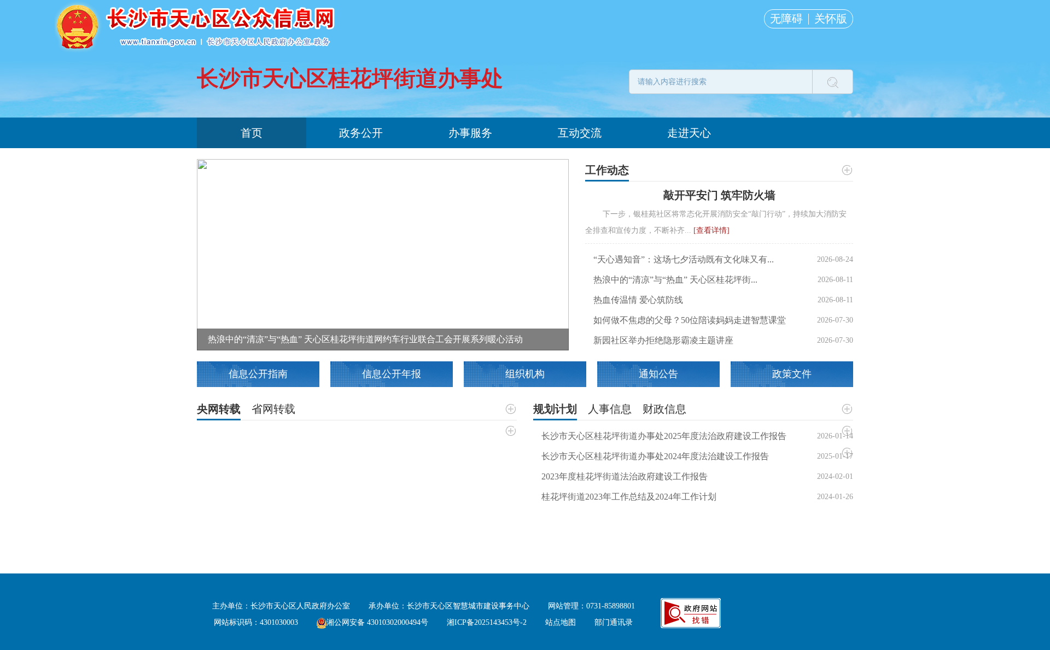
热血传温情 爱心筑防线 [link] (638, 299)
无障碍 (786, 19)
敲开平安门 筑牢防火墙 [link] (719, 195)
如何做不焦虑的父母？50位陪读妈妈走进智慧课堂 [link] (689, 320)
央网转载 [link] (219, 409)
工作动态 (607, 170)
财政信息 (664, 409)
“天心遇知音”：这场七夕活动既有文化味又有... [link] (683, 259)
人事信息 (610, 409)
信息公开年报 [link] (391, 373)
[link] (383, 254)
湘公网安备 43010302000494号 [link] (377, 622)
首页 (251, 133)
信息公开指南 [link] (258, 373)
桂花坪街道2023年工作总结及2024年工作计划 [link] (628, 496)
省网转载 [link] (273, 409)
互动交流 (580, 133)
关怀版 (830, 19)
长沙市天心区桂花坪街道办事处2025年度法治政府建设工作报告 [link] (663, 436)
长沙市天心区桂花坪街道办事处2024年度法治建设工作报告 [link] (655, 456)
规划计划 (555, 409)
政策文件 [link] (792, 373)
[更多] (846, 170)
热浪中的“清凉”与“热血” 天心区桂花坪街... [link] (675, 279)
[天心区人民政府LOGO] (197, 26)
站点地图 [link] (560, 622)
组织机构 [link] (525, 373)
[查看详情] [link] (711, 230)
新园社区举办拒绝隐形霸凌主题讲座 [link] (663, 340)
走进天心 (689, 133)
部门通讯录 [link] (613, 622)
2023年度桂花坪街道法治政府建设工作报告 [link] (624, 476)
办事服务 (470, 133)
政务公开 (361, 133)
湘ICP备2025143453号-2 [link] (487, 622)
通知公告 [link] (658, 373)
